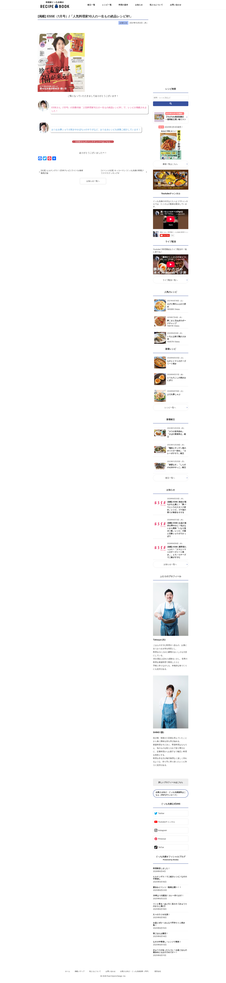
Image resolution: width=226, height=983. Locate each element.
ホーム (67, 971)
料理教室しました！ (161, 868)
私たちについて (156, 5)
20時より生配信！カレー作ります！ (168, 895)
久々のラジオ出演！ (161, 914)
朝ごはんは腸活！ (160, 933)
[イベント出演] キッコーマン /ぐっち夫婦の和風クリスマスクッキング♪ (122, 171)
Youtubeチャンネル (166, 822)
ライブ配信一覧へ (170, 280)
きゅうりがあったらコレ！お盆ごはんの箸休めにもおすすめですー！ (170, 951)
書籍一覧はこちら (170, 164)
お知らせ (139, 5)
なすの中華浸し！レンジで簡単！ (167, 942)
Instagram (162, 830)
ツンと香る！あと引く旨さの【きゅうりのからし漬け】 (170, 905)
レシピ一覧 (107, 5)
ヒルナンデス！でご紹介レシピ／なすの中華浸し (170, 877)
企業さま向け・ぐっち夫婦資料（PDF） (135, 971)
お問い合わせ (175, 5)
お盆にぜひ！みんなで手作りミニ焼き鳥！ (169, 924)
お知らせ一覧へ (93, 181)
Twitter (161, 813)
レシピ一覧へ (170, 407)
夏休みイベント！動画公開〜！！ (167, 887)
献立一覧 (91, 5)
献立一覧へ (170, 478)
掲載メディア (80, 971)
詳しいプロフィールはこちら (170, 782)
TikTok (161, 847)
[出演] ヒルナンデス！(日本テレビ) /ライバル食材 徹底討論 (62, 171)
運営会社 (157, 971)
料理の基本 (123, 5)
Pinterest (162, 839)
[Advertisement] (170, 49)
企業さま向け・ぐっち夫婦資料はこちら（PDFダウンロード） (171, 793)
